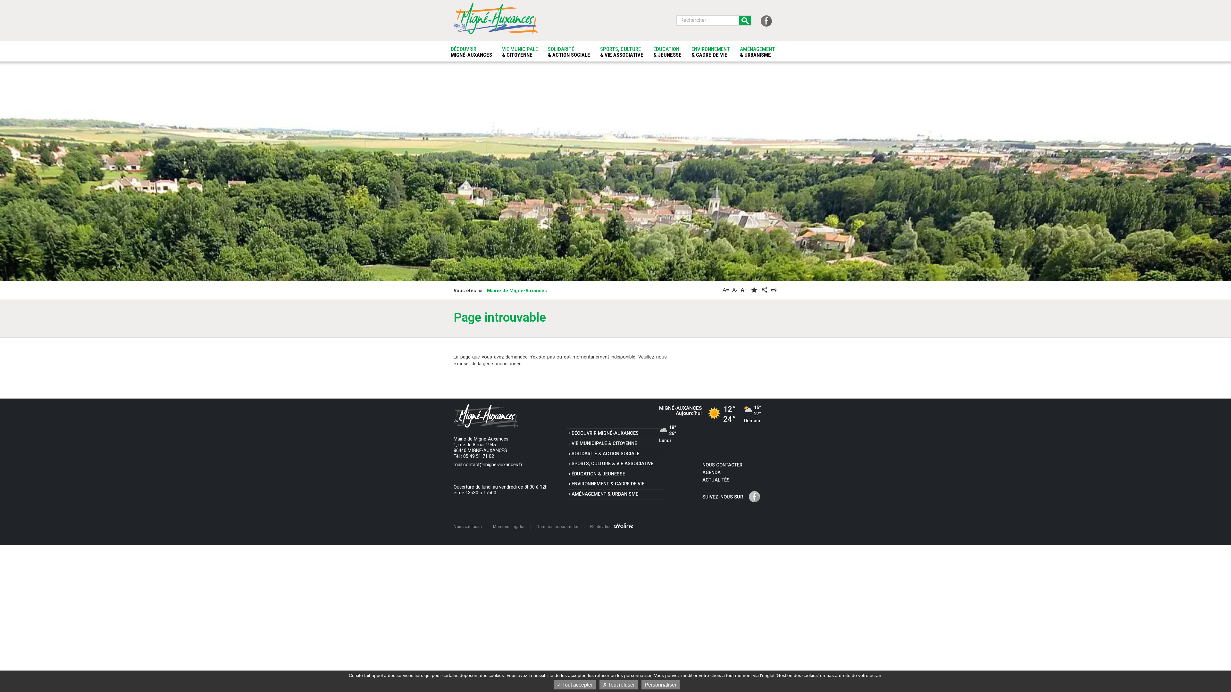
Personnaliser (660, 685)
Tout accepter (577, 685)
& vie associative (612, 463)
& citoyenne (604, 443)
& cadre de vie (608, 484)
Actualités (716, 480)
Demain (752, 415)
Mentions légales (509, 526)
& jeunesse (598, 474)
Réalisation (601, 526)
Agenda (711, 472)
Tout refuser (621, 685)
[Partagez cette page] (764, 290)
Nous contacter (722, 465)
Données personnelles (557, 526)
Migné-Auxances (605, 433)
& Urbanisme (605, 494)
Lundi (667, 434)
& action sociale (606, 454)
